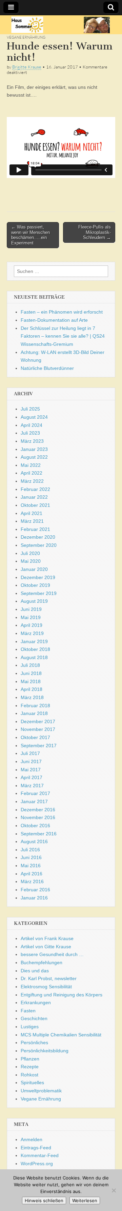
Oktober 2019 (35, 585)
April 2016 (31, 873)
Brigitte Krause (26, 67)
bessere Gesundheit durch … (52, 954)
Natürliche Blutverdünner (47, 368)
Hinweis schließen (44, 1200)
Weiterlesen (84, 1200)
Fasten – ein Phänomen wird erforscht (62, 312)
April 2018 (31, 689)
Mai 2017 (31, 769)
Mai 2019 (31, 617)
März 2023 (32, 441)
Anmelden (31, 1139)
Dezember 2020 (38, 537)
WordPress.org (37, 1163)
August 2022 (34, 457)
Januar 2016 (34, 897)
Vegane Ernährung (26, 37)
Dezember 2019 (38, 577)
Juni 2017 (31, 761)
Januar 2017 (34, 801)
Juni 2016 (31, 857)
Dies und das (35, 970)
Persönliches (34, 1042)
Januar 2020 (34, 569)
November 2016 (38, 817)
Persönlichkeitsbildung (44, 1050)
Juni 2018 (31, 673)
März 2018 (32, 697)
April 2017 (31, 777)
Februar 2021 (35, 529)
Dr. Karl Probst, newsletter (49, 978)
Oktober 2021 (35, 505)
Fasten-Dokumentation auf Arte (54, 320)
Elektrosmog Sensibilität (46, 986)
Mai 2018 (31, 681)
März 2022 (32, 481)
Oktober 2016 (35, 825)
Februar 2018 (35, 705)
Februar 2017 (35, 793)
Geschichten (34, 1018)
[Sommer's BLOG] (61, 24)
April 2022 (31, 473)
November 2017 (38, 729)
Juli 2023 (30, 433)
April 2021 (31, 513)
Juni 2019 (31, 609)
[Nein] (113, 1190)
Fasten (28, 1010)
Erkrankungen (36, 1002)
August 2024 (34, 417)
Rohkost (29, 1074)
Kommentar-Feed (40, 1155)
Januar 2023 (34, 449)
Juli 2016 (30, 849)
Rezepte (30, 1066)
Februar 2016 (35, 889)
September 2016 (39, 833)
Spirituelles (32, 1082)
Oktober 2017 (35, 737)
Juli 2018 (30, 665)
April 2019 (31, 625)
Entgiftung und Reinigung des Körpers (61, 994)
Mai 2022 (31, 465)
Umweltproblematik (41, 1090)
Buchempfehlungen (41, 962)
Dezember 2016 (38, 809)
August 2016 (34, 841)
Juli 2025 (30, 409)
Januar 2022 (34, 497)
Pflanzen (30, 1058)
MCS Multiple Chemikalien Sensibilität (61, 1034)
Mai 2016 (31, 865)
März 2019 (32, 633)
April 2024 (31, 425)
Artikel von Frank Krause (47, 938)
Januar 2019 (34, 641)
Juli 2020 (30, 553)
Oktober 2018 (35, 649)
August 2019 (34, 601)
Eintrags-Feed (36, 1147)
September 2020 (39, 545)
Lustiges (30, 1026)
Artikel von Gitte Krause (46, 946)
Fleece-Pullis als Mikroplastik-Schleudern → (94, 232)
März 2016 (32, 881)
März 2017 (32, 785)
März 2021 (32, 521)
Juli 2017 (30, 753)
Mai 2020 (31, 561)
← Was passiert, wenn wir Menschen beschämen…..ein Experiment (30, 234)
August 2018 (34, 657)
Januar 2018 (34, 713)
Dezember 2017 (38, 721)
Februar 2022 (35, 489)
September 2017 (39, 745)
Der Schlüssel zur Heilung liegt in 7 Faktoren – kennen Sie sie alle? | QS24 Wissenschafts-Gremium (63, 336)
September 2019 (39, 593)
